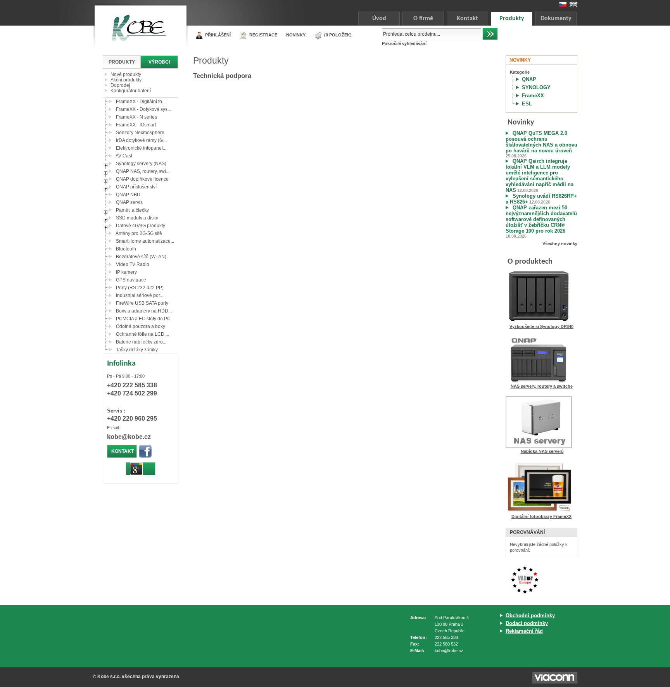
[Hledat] (490, 34)
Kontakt (467, 19)
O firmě (423, 19)
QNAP (529, 79)
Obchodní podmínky (530, 615)
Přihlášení (218, 35)
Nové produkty (126, 74)
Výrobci (159, 62)
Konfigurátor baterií (131, 90)
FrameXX (533, 95)
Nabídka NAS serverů (542, 451)
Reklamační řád (524, 631)
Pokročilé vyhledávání (404, 43)
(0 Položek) (338, 35)
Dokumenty (556, 19)
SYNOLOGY (536, 87)
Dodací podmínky (527, 623)
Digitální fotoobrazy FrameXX (541, 516)
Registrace (263, 35)
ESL (527, 104)
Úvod (379, 19)
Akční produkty (126, 80)
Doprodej (120, 85)
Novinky (296, 35)
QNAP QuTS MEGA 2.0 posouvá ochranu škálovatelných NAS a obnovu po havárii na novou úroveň (541, 142)
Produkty (511, 19)
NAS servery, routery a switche (542, 386)
